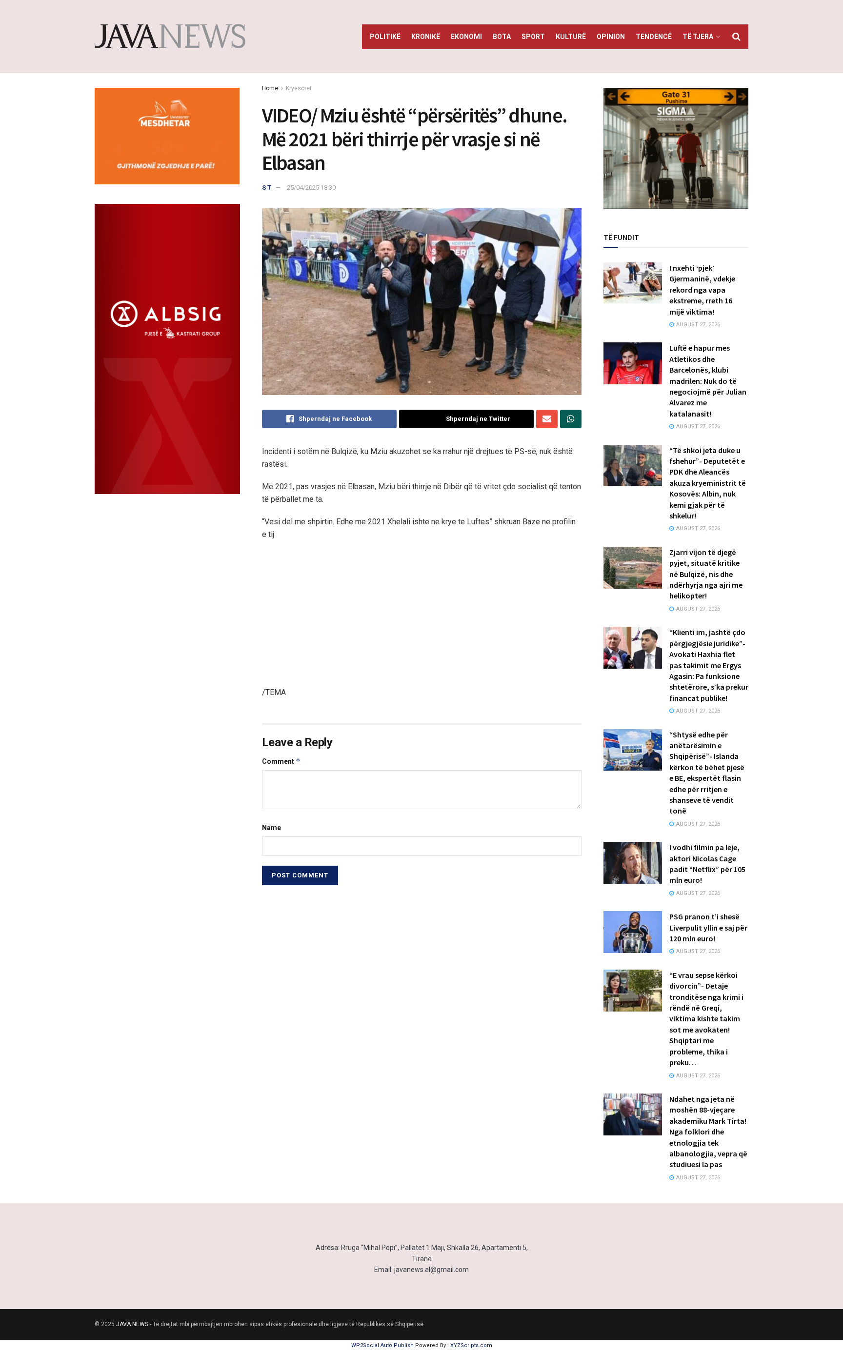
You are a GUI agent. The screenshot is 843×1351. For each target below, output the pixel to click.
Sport (533, 36)
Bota (502, 36)
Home (270, 88)
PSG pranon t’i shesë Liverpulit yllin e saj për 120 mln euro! (708, 927)
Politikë (385, 36)
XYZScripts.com (471, 1345)
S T (266, 187)
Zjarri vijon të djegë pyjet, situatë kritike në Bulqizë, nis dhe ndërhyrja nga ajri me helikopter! (706, 574)
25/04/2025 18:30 (311, 187)
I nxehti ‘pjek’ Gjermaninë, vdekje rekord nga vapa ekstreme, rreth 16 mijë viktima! (702, 290)
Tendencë (654, 36)
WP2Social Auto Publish (382, 1345)
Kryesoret (299, 88)
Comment (281, 761)
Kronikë (425, 36)
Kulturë (571, 36)
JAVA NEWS (132, 1324)
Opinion (611, 36)
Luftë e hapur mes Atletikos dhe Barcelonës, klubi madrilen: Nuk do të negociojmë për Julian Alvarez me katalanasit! (707, 380)
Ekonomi (466, 36)
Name (271, 828)
